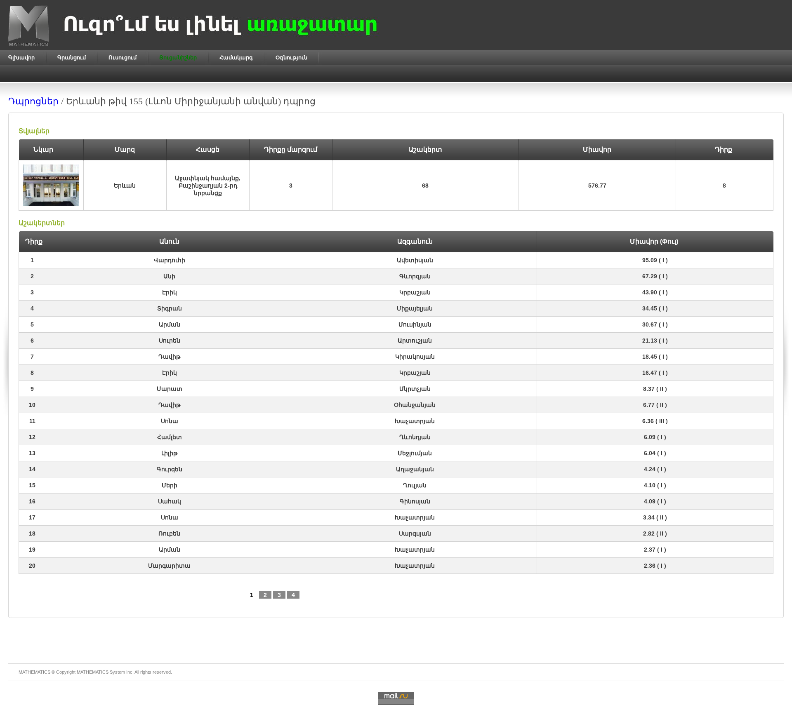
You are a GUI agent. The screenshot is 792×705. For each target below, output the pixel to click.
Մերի (169, 485)
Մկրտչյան (415, 388)
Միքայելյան (415, 308)
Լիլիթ (169, 453)
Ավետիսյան (415, 260)
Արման (169, 324)
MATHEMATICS (92, 672)
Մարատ (169, 388)
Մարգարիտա (169, 565)
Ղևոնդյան (415, 437)
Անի (169, 276)
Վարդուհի (169, 260)
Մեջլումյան (415, 453)
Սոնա (169, 421)
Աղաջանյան (415, 469)
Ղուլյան (415, 485)
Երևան (125, 185)
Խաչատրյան (415, 421)
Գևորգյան (415, 276)
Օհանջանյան (415, 405)
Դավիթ (169, 356)
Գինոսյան (415, 501)
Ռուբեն (169, 533)
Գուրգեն (169, 469)
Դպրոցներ (33, 101)
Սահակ (169, 501)
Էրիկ (169, 292)
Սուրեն (169, 340)
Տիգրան (169, 308)
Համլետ (169, 437)
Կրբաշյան (415, 292)
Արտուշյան (415, 340)
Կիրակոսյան (415, 356)
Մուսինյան (414, 324)
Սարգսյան (415, 533)
